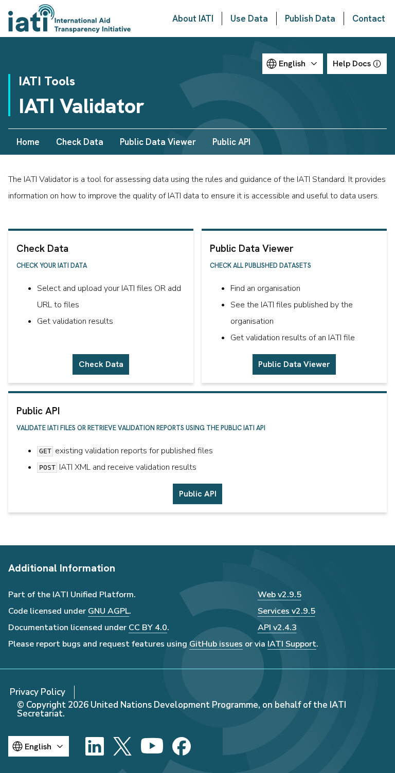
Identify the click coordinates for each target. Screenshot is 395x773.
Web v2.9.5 (279, 594)
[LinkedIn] (94, 746)
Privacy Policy (37, 692)
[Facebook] (181, 746)
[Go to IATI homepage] (69, 18)
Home (28, 142)
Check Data (79, 142)
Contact (368, 18)
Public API (231, 142)
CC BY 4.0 (148, 627)
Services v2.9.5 (286, 611)
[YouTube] (152, 746)
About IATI (192, 18)
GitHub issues (216, 644)
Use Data (249, 18)
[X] (122, 746)
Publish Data (310, 18)
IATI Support (291, 644)
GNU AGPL (108, 611)
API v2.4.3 (277, 627)
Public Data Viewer (158, 142)
